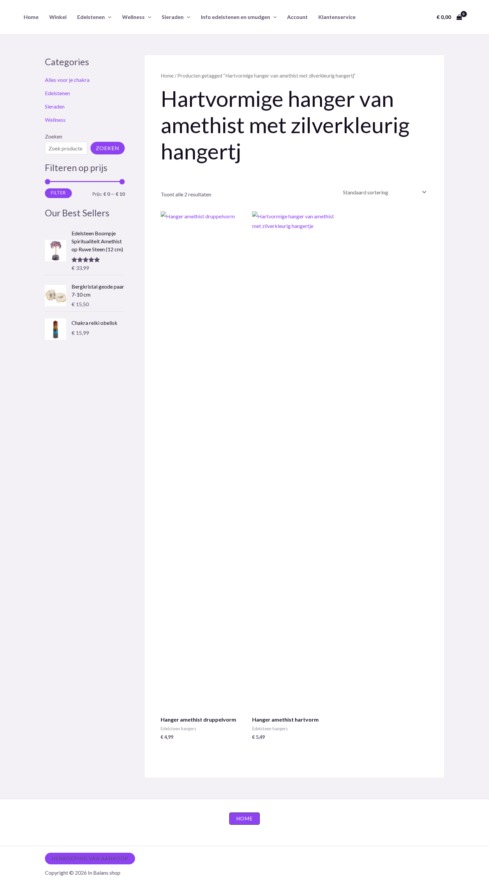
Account (297, 17)
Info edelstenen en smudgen (235, 17)
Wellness (133, 17)
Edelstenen (91, 17)
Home (31, 17)
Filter (58, 192)
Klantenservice (337, 17)
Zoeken (53, 136)
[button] (108, 17)
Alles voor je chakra (67, 80)
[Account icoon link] (474, 17)
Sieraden (173, 17)
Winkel (58, 17)
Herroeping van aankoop (90, 858)
